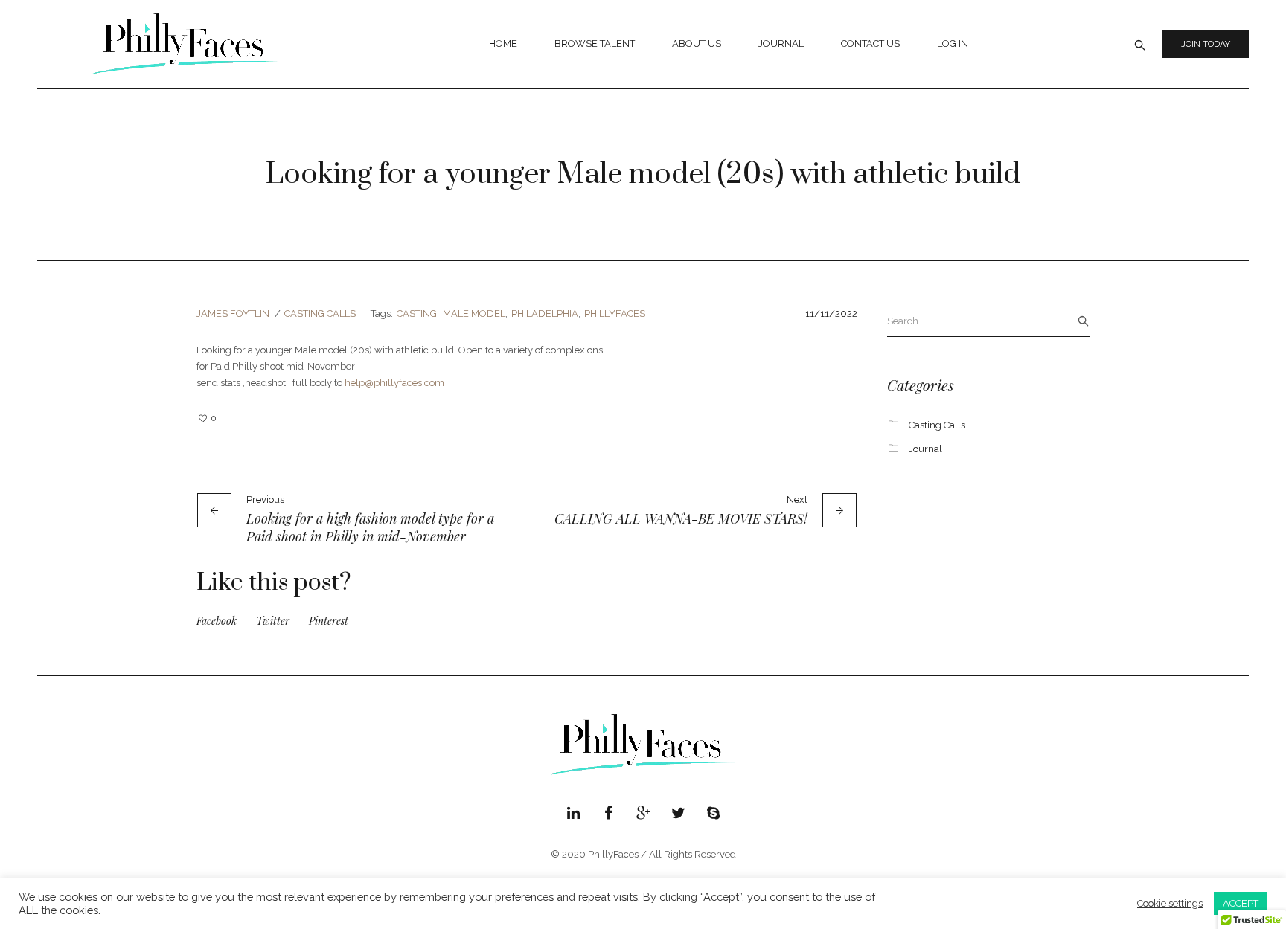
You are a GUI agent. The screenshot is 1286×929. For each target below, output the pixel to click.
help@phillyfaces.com (394, 382)
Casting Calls (320, 313)
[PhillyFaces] (643, 744)
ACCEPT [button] (1240, 903)
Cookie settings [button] (1170, 903)
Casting (417, 313)
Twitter (272, 621)
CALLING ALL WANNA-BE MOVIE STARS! (680, 518)
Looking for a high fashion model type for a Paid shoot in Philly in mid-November (370, 527)
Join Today (1205, 44)
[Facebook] (608, 813)
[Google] (643, 813)
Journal (925, 448)
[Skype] (713, 813)
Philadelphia (544, 313)
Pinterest (328, 621)
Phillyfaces (614, 313)
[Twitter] (678, 813)
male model (474, 313)
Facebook (216, 621)
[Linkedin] (573, 813)
